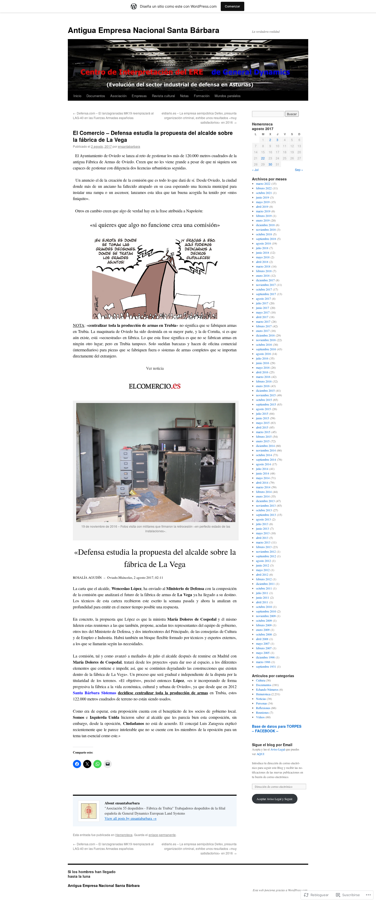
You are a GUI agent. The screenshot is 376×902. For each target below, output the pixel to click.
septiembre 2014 (266, 459)
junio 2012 (262, 565)
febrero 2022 (264, 188)
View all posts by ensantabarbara (131, 818)
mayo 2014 (263, 478)
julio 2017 (262, 303)
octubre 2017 (264, 289)
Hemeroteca (123, 834)
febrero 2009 (264, 625)
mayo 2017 (263, 312)
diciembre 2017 (265, 280)
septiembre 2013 (266, 515)
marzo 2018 (263, 266)
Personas (261, 703)
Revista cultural (163, 95)
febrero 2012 (264, 579)
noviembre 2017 (266, 285)
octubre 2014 (264, 455)
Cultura (260, 680)
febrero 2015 (264, 436)
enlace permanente (162, 834)
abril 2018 (262, 262)
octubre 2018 (264, 234)
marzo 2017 (263, 321)
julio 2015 (262, 413)
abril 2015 (262, 427)
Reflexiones (263, 708)
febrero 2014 (264, 492)
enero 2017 (263, 331)
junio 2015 (262, 418)
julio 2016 (262, 358)
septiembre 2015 (266, 404)
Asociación (118, 95)
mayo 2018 (263, 257)
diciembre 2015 (265, 390)
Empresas (139, 95)
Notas (184, 95)
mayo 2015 (263, 423)
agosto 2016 (263, 354)
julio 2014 (262, 469)
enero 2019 (263, 220)
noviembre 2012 (266, 551)
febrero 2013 (264, 547)
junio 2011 (262, 597)
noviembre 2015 (266, 395)
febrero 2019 (264, 216)
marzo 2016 (263, 377)
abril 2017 (262, 317)
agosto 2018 (263, 243)
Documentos (95, 95)
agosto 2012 (263, 561)
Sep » (299, 169)
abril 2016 (262, 372)
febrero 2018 (264, 271)
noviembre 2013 (266, 505)
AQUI (260, 754)
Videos (260, 717)
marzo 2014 (263, 487)
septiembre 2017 (266, 294)
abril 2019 (262, 206)
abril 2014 (262, 482)
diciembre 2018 (265, 225)
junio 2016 (262, 363)
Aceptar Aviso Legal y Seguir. (275, 799)
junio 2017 (262, 308)
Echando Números (267, 689)
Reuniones (262, 712)
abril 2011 (262, 602)
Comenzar (232, 6)
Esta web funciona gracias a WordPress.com (280, 890)
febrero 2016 (264, 381)
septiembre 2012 (266, 556)
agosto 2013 (263, 519)
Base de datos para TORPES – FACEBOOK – (276, 728)
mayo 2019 (263, 202)
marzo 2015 (263, 432)
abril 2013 (262, 538)
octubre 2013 (264, 510)
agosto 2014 (263, 464)
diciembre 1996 (265, 657)
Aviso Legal (277, 749)
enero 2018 (263, 275)
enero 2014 (263, 496)
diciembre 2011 (265, 584)
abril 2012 (262, 574)
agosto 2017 (263, 298)
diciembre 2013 (265, 501)
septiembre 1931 (266, 666)
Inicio (77, 95)
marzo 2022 (263, 183)
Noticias (261, 699)
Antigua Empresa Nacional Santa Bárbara (143, 29)
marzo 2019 (263, 211)
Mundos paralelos (228, 95)
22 (263, 158)
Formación (201, 95)
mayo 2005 (263, 653)
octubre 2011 (264, 588)
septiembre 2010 (266, 611)
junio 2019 (262, 197)
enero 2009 (263, 630)
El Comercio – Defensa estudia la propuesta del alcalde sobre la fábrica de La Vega (153, 136)
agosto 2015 (263, 409)
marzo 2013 (263, 542)
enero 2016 (263, 386)
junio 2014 (262, 473)
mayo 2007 (263, 643)
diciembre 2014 (265, 446)
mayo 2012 (263, 570)
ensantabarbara (129, 146)
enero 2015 (263, 441)
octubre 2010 (264, 607)
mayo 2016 (263, 367)
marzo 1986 (263, 662)
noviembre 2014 (266, 450)
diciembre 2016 (265, 335)
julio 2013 (262, 524)
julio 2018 (262, 248)
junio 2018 (262, 252)
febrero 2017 (264, 326)
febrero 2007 (264, 648)
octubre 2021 (264, 193)
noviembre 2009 (266, 616)
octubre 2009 (264, 620)
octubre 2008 (264, 634)
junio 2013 (262, 528)
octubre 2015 (264, 400)
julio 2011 (262, 593)
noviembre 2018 (266, 229)
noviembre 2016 (266, 340)
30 (270, 164)
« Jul (255, 169)
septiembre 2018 (266, 239)
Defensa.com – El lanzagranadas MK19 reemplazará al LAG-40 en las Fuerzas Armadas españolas (113, 115)
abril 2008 (262, 639)
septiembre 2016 (266, 349)
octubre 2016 (264, 344)
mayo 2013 (263, 533)
